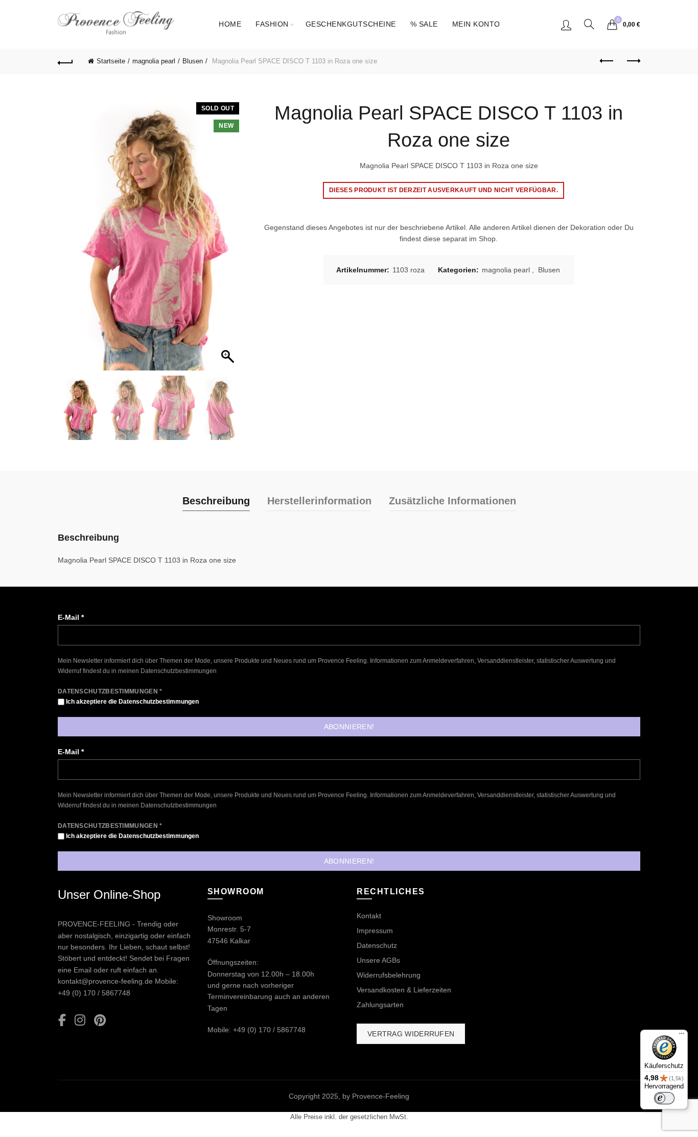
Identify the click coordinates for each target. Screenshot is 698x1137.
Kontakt (369, 916)
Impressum (375, 930)
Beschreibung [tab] (216, 500)
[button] (229, 237)
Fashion (272, 24)
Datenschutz (377, 945)
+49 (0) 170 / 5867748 (94, 993)
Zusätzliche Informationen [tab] (452, 500)
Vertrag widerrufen (410, 1034)
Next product (632, 61)
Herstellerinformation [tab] (319, 500)
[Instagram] (80, 1021)
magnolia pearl (153, 61)
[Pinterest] (100, 1021)
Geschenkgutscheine (351, 24)
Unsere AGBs (378, 960)
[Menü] (682, 1036)
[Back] (65, 61)
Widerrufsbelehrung (389, 975)
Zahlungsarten (380, 1005)
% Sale (424, 24)
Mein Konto (476, 24)
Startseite (111, 61)
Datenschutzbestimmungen (179, 671)
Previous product (607, 61)
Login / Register (566, 24)
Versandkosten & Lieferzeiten (404, 990)
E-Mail (71, 617)
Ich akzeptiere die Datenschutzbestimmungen (131, 701)
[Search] (589, 24)
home (230, 24)
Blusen (192, 61)
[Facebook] (62, 1021)
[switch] (664, 1098)
